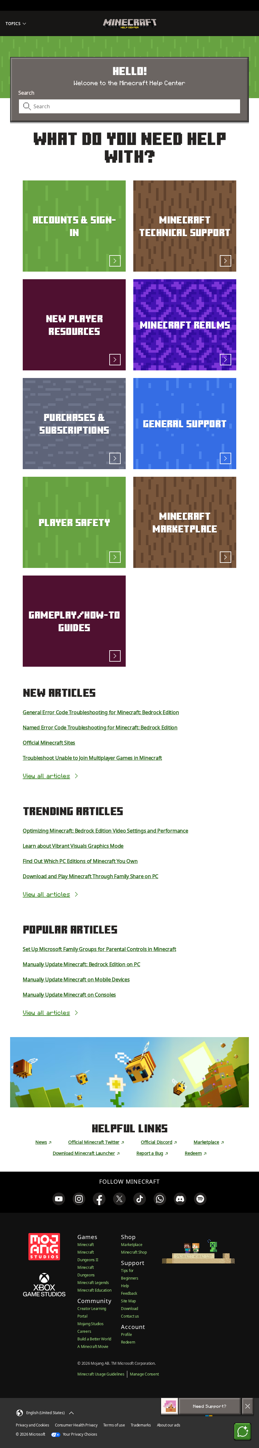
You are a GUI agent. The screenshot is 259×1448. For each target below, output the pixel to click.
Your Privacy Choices (79, 1434)
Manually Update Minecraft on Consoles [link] (69, 994)
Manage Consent (144, 1374)
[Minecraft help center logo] (129, 23)
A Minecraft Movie (92, 1346)
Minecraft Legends (93, 1282)
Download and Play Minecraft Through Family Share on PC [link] (90, 876)
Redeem (193, 1153)
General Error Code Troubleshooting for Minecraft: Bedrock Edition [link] (101, 712)
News (41, 1142)
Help (125, 1285)
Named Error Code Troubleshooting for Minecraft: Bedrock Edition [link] (100, 727)
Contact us (130, 1316)
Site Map (128, 1301)
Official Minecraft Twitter (93, 1142)
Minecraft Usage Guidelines (100, 1374)
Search (26, 92)
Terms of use (114, 1425)
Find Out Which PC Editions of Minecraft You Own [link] (80, 861)
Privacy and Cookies (32, 1425)
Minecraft (85, 1244)
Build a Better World (94, 1339)
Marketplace (206, 1142)
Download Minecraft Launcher (84, 1153)
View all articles (46, 776)
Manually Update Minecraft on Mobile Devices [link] (76, 979)
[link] (58, 1199)
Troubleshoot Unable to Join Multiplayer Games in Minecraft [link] (92, 757)
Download (129, 1308)
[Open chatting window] (242, 1431)
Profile (126, 1334)
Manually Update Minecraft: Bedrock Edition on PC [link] (81, 964)
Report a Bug (149, 1153)
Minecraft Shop (134, 1252)
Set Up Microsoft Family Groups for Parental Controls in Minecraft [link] (99, 949)
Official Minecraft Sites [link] (49, 742)
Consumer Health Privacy (76, 1425)
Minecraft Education (94, 1290)
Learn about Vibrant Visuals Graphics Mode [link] (73, 845)
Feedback (129, 1293)
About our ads (168, 1425)
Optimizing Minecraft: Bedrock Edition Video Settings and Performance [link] (105, 830)
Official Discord (156, 1142)
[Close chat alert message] (247, 1406)
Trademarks (141, 1425)
